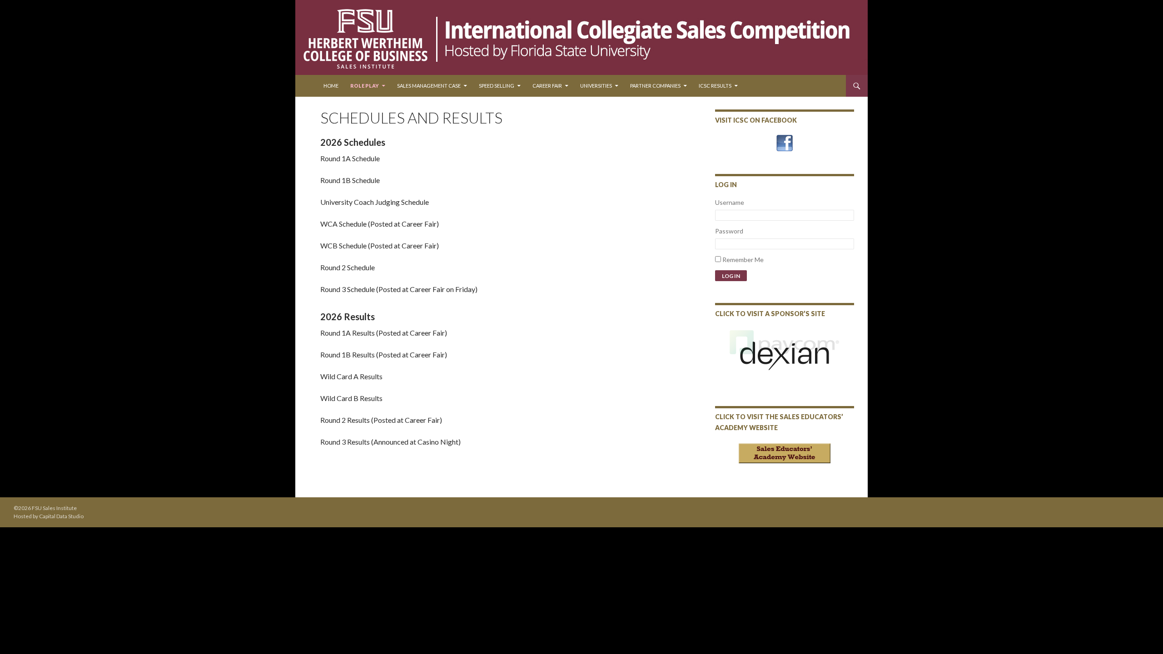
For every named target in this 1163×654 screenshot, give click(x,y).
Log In (731, 275)
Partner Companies (655, 86)
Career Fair (547, 86)
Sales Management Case (429, 86)
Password (729, 231)
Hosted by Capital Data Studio (49, 516)
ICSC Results (715, 86)
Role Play (364, 86)
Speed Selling (496, 86)
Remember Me (743, 259)
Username (729, 202)
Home (330, 86)
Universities (596, 86)
